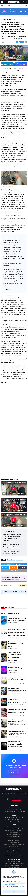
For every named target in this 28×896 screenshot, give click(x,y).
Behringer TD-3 (5, 345)
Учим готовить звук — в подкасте (14, 11)
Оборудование (11, 637)
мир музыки (20, 560)
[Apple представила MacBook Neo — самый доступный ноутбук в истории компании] (4, 680)
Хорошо (14, 891)
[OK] (23, 794)
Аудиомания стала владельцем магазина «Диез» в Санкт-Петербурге (17, 690)
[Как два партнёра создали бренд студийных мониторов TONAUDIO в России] (4, 734)
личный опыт (11, 560)
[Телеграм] (2, 794)
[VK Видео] (14, 794)
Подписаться (14, 772)
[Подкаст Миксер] (20, 794)
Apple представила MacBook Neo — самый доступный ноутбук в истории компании (17, 679)
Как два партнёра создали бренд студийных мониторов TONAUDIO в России (17, 733)
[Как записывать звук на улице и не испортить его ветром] (4, 620)
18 (20, 704)
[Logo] (14, 2)
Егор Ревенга (9, 19)
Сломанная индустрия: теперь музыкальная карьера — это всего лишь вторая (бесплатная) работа (14, 545)
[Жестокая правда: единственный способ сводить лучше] (4, 670)
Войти (23, 585)
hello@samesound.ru (18, 798)
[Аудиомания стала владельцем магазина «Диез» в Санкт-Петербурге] (4, 691)
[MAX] (8, 794)
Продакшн (10, 622)
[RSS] (26, 794)
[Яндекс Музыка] (17, 794)
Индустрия (3, 19)
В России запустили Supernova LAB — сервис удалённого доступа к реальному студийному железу (15, 744)
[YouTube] (11, 794)
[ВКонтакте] (5, 794)
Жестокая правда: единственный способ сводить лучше (15, 669)
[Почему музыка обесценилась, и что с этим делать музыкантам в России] (4, 702)
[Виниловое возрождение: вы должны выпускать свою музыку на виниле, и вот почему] (4, 645)
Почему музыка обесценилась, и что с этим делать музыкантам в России (17, 701)
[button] (17, 42)
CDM (24, 124)
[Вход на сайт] (23, 2)
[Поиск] (26, 2)
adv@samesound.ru (16, 799)
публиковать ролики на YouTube (10, 95)
